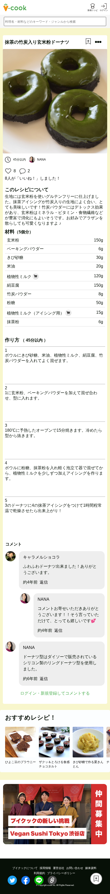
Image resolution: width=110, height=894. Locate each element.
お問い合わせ (74, 867)
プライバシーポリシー (61, 873)
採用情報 (45, 867)
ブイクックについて (25, 867)
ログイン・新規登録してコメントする (55, 693)
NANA (43, 599)
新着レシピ (92, 10)
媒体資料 (90, 867)
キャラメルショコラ (41, 557)
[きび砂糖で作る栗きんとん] (89, 756)
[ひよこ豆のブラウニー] (22, 756)
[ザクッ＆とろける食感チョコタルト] (56, 756)
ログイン (104, 10)
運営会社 (58, 867)
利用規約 (39, 873)
